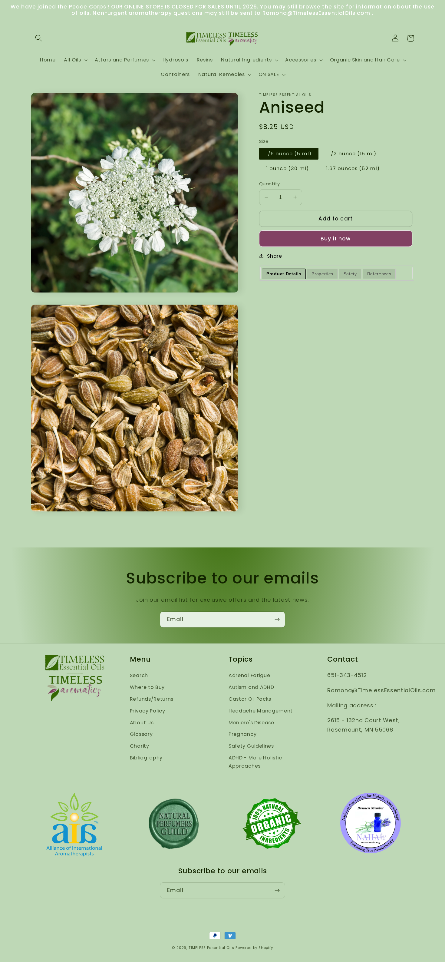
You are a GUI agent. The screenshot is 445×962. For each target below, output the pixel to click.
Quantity (269, 183)
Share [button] (274, 256)
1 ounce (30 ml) (287, 168)
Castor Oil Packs (250, 699)
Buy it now (336, 238)
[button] (39, 38)
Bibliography (146, 757)
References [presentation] (379, 273)
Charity (139, 745)
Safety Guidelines (251, 745)
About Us (142, 722)
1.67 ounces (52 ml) (353, 168)
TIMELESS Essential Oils (211, 947)
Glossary (141, 734)
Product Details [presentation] (283, 273)
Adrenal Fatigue (249, 675)
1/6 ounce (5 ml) (289, 153)
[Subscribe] (277, 619)
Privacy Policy (147, 710)
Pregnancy (242, 734)
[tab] (284, 274)
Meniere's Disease (251, 722)
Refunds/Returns (151, 699)
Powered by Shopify (254, 947)
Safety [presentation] (350, 273)
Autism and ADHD (251, 687)
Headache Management (261, 710)
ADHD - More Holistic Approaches (255, 761)
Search (139, 675)
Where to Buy (147, 687)
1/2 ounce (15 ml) (353, 153)
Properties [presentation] (322, 273)
